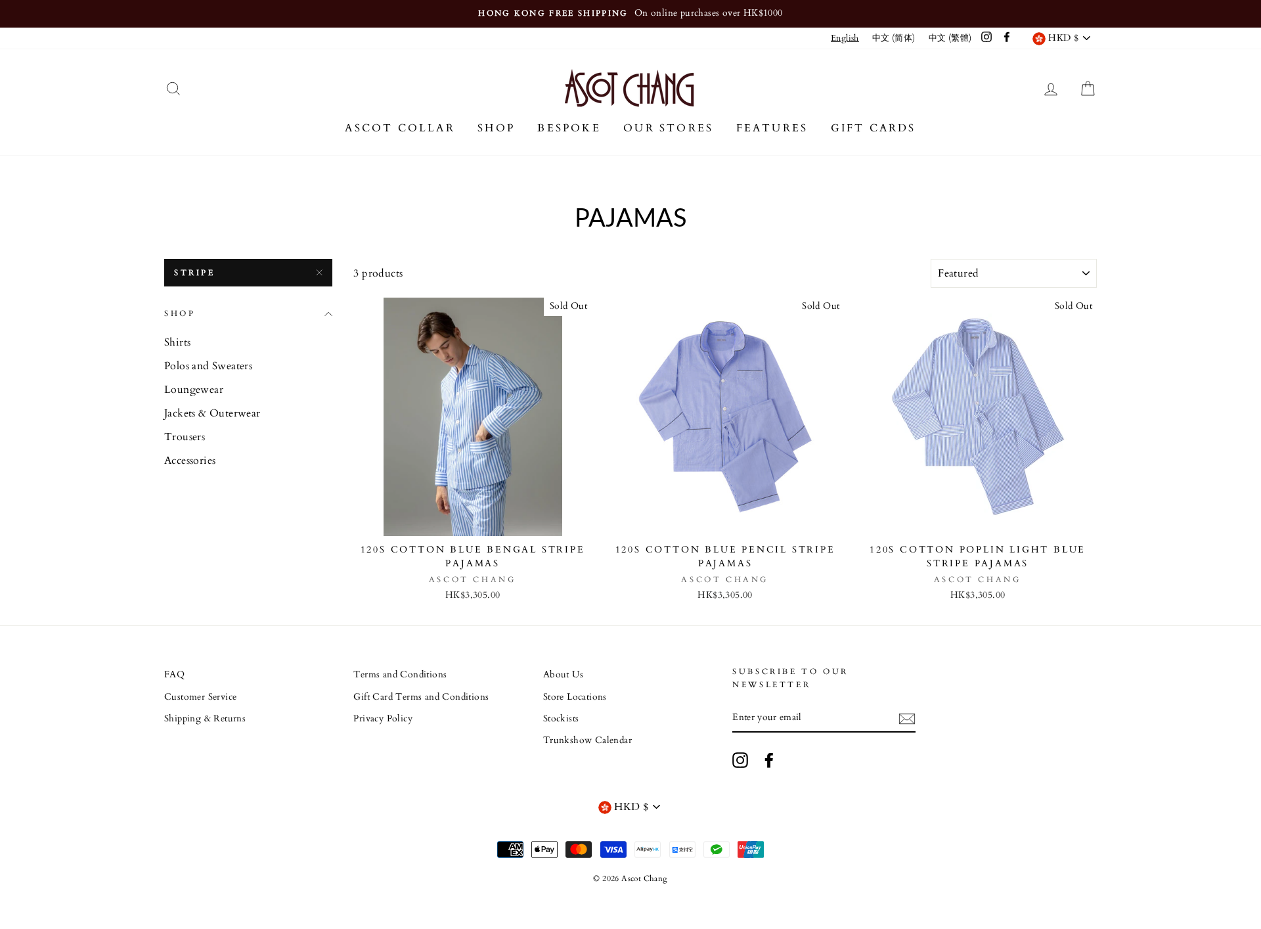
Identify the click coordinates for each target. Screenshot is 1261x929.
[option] (630, 14)
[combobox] (845, 38)
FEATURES (772, 128)
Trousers (184, 437)
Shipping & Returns (205, 719)
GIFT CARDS (873, 128)
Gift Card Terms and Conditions (421, 697)
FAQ (174, 675)
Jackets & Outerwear (212, 413)
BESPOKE (568, 128)
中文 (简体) (894, 38)
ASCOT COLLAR (399, 128)
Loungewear (193, 389)
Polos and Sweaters (208, 366)
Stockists (561, 719)
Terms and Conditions (400, 675)
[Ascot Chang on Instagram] (740, 760)
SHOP (496, 128)
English (845, 38)
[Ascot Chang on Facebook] (769, 760)
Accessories (189, 460)
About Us (563, 675)
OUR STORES (668, 128)
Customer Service (200, 697)
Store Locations (575, 697)
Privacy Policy (382, 719)
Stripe (194, 272)
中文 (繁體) (950, 38)
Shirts (177, 342)
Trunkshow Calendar (587, 740)
